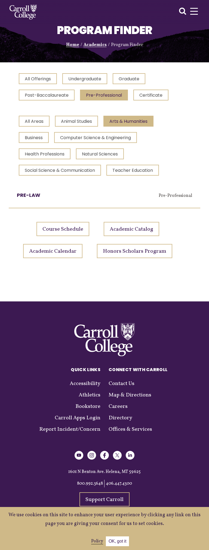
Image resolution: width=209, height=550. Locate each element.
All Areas (34, 121)
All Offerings (38, 79)
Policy (97, 541)
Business (34, 138)
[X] (117, 458)
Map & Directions (130, 395)
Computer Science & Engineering (95, 138)
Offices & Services (130, 429)
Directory (120, 418)
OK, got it (117, 541)
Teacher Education (132, 170)
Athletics (89, 395)
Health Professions (44, 154)
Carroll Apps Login (77, 418)
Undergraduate (84, 79)
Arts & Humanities (128, 121)
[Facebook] (104, 458)
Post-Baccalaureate (47, 95)
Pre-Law (28, 195)
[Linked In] (130, 458)
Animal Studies (76, 121)
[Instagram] (91, 458)
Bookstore (87, 406)
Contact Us (121, 383)
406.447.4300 (119, 484)
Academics (95, 45)
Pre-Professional (104, 95)
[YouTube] (79, 458)
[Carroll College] (23, 12)
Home (72, 45)
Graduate (129, 79)
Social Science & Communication (60, 170)
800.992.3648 (90, 484)
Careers (118, 406)
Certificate (150, 95)
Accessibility (85, 383)
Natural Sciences (100, 154)
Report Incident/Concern (69, 429)
